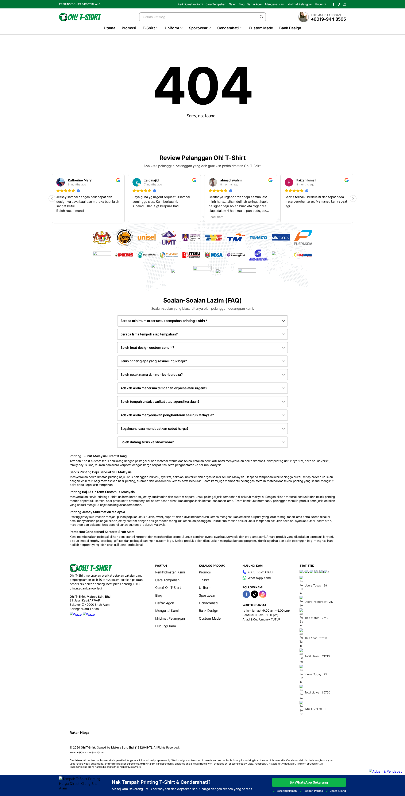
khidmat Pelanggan (300, 4)
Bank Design (290, 28)
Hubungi (320, 4)
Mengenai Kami (275, 4)
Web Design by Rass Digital (87, 752)
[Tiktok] (339, 4)
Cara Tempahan (215, 4)
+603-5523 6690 (260, 572)
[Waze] (76, 614)
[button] (353, 198)
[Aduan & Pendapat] (385, 771)
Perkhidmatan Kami (190, 4)
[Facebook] (333, 4)
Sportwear (198, 28)
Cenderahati (228, 28)
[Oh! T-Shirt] (80, 17)
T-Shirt (149, 28)
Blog (241, 4)
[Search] (261, 16)
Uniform (172, 28)
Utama (109, 28)
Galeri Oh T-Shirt (168, 587)
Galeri (232, 4)
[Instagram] (344, 4)
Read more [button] (216, 217)
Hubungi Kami (166, 626)
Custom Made (261, 28)
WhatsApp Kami (259, 578)
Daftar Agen (254, 4)
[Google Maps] (89, 614)
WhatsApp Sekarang (311, 782)
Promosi (129, 28)
